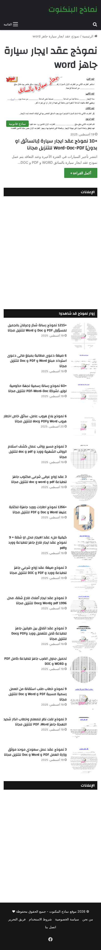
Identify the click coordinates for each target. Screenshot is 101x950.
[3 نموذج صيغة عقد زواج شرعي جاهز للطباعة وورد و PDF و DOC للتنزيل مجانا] (83, 578)
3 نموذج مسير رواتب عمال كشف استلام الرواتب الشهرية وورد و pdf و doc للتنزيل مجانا (37, 451)
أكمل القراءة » (80, 173)
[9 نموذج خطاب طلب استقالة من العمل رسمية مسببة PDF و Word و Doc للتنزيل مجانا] (83, 699)
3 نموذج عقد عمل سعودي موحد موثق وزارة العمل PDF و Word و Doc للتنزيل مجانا (35, 752)
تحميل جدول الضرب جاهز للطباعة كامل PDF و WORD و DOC (35, 661)
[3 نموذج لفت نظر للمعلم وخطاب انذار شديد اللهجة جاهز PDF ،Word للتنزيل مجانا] (83, 730)
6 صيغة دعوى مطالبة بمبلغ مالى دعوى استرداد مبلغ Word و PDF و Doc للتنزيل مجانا (37, 360)
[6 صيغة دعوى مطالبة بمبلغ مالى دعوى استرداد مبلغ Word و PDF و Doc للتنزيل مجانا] (83, 366)
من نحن (87, 919)
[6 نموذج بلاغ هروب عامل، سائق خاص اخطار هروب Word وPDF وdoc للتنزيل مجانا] (83, 427)
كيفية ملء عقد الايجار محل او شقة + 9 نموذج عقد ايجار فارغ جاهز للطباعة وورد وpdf (37, 542)
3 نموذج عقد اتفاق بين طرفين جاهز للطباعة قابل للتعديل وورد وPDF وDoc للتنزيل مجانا (39, 633)
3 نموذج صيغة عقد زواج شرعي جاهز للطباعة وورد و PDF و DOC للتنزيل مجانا (38, 570)
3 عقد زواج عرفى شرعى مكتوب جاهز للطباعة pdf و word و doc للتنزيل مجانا (39, 479)
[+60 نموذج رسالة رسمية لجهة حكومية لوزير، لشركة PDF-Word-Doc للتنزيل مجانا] (83, 396)
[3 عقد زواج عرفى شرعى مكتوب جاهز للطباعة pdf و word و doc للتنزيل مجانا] (83, 487)
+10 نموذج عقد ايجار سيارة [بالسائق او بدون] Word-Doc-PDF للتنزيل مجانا (56, 144)
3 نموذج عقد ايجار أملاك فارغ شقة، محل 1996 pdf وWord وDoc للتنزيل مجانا (37, 601)
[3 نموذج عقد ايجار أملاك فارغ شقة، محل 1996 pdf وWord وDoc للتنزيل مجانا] (83, 608)
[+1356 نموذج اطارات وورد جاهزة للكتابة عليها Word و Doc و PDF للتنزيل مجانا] (83, 517)
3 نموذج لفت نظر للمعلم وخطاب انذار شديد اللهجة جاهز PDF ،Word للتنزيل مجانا (35, 722)
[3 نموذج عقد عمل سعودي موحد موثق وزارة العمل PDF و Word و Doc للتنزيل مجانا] (83, 760)
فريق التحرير (16, 919)
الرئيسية (88, 36)
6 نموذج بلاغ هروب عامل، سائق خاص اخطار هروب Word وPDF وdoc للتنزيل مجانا (35, 419)
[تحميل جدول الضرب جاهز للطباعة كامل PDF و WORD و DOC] (83, 669)
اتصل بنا (50, 927)
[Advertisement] (50, 251)
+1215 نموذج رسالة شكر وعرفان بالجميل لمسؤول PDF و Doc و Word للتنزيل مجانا (37, 328)
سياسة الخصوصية (67, 919)
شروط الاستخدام (40, 919)
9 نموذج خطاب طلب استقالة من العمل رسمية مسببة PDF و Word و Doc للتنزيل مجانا (38, 694)
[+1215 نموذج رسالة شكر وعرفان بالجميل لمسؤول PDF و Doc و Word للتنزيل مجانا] (83, 336)
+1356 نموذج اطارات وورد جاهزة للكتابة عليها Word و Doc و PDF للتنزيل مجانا (38, 510)
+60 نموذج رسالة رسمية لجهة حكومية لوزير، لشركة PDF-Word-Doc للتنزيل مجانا (37, 388)
